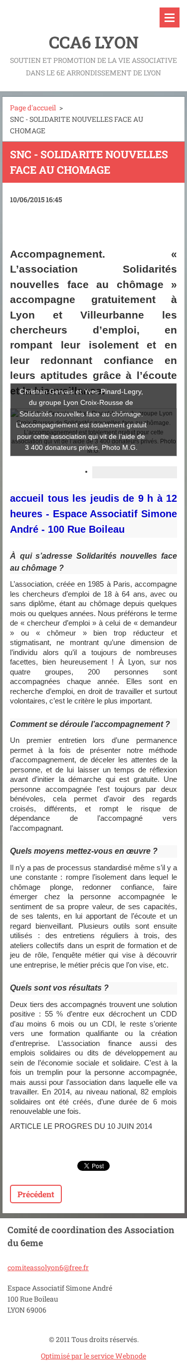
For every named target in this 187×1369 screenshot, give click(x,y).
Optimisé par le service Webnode (93, 1356)
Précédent (35, 1194)
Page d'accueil (33, 107)
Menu (170, 17)
